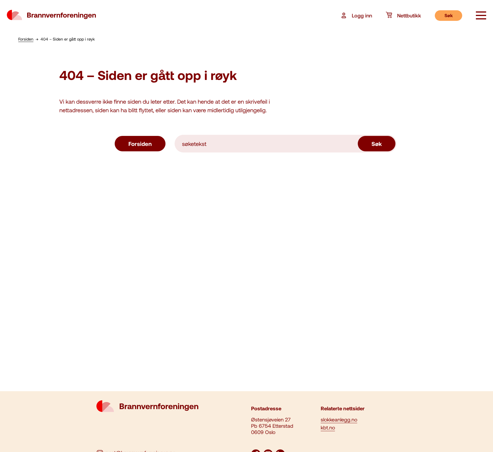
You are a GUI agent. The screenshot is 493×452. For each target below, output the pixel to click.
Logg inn (362, 15)
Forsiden (140, 143)
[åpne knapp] (481, 16)
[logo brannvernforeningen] (51, 15)
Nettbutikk (409, 15)
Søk (448, 15)
